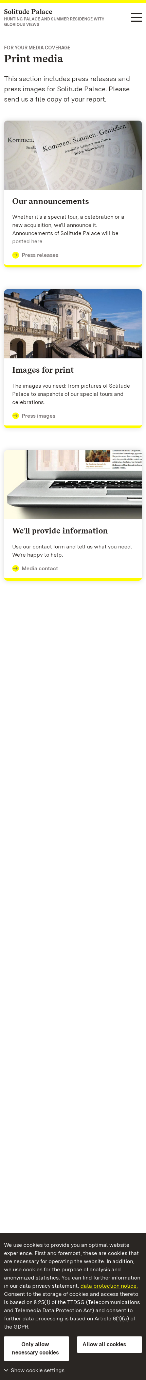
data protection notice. (109, 1286)
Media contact (40, 568)
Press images (38, 416)
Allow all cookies (104, 1344)
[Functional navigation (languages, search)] (136, 18)
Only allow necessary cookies (35, 1348)
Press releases (40, 255)
